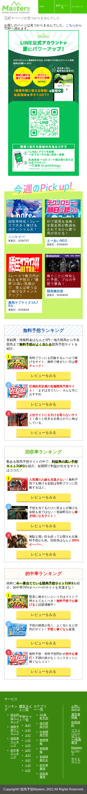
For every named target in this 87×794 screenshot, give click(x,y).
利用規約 (75, 724)
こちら (70, 25)
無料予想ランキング (15, 730)
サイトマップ (75, 760)
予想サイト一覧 (46, 20)
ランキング (77, 7)
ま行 (28, 755)
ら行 (28, 765)
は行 (28, 750)
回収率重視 (44, 775)
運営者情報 (75, 716)
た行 (28, 740)
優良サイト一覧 (62, 7)
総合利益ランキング (15, 718)
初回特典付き (44, 758)
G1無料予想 (44, 716)
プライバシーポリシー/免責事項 (76, 736)
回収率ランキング (15, 742)
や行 (28, 760)
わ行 (28, 770)
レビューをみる (43, 376)
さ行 (28, 735)
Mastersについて (76, 750)
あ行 (28, 725)
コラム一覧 (61, 20)
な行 (28, 745)
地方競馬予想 (44, 725)
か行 (28, 730)
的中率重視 (44, 767)
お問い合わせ (75, 708)
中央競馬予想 (44, 733)
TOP (41, 7)
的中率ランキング (15, 754)
